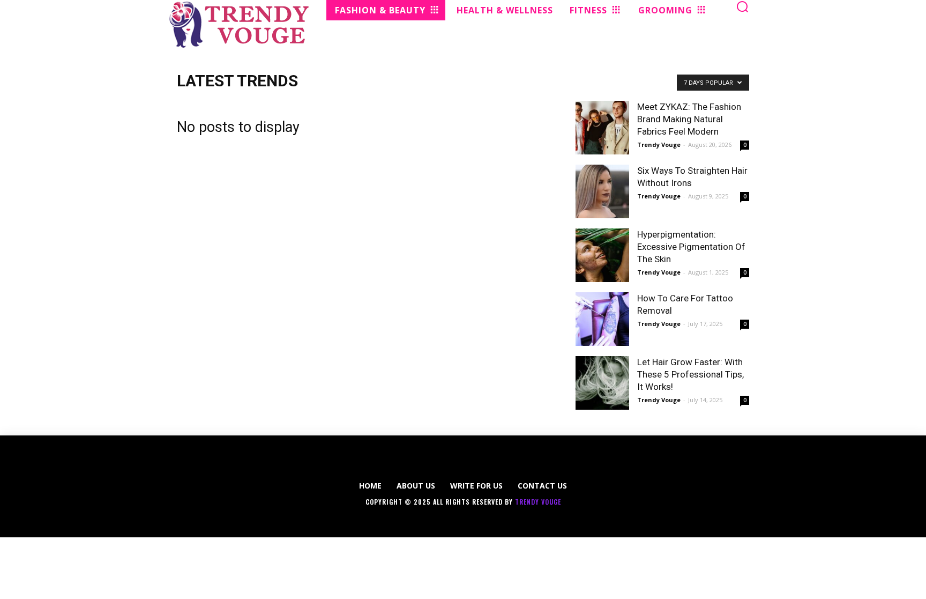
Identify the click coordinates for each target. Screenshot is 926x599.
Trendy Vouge (659, 144)
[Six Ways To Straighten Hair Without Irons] (602, 191)
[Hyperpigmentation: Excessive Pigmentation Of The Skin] (602, 255)
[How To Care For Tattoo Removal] (602, 319)
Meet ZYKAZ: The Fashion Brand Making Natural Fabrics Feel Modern (689, 119)
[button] (742, 6)
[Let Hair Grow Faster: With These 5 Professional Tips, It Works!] (602, 383)
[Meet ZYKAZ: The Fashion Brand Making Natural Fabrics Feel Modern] (602, 127)
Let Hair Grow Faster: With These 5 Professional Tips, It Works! (690, 374)
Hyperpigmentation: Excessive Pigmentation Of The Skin (691, 246)
